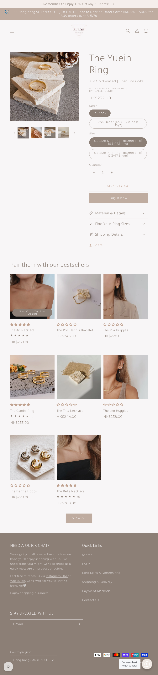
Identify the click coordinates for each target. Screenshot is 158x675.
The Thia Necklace (70, 411)
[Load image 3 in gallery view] (50, 132)
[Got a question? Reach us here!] (147, 664)
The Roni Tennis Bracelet (75, 330)
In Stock (99, 113)
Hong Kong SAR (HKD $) (31, 659)
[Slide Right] (75, 133)
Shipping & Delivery (97, 582)
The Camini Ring (22, 411)
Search (87, 555)
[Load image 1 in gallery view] (23, 132)
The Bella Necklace (71, 491)
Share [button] (98, 245)
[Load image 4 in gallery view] (63, 132)
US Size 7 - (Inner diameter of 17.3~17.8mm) (118, 154)
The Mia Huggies (115, 330)
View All (79, 518)
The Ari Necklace (22, 330)
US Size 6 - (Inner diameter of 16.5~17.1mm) (118, 142)
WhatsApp (17, 580)
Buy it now (118, 198)
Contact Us (90, 600)
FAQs (86, 564)
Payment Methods (96, 591)
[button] (12, 30)
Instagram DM (57, 576)
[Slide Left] (14, 133)
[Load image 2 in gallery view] (36, 132)
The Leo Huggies (115, 411)
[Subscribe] (78, 624)
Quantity (95, 164)
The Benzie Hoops (23, 491)
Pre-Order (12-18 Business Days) (118, 123)
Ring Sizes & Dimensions (101, 573)
